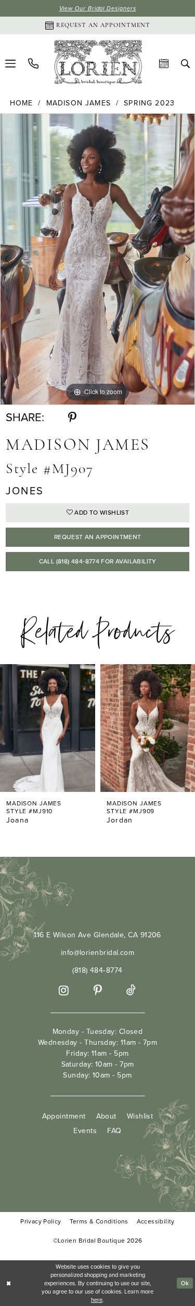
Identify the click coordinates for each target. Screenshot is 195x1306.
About (106, 1116)
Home (21, 103)
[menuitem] (33, 63)
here (96, 1300)
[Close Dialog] (8, 1283)
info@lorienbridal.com (97, 952)
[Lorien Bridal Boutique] (98, 63)
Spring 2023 (149, 103)
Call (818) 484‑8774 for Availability (98, 561)
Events (85, 1130)
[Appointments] (164, 63)
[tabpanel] (97, 259)
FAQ (114, 1130)
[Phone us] (33, 63)
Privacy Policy (40, 1222)
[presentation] (51, 728)
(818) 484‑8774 (97, 970)
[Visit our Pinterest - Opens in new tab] (97, 990)
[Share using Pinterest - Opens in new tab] (72, 417)
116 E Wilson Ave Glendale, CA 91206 (97, 935)
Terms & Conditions (99, 1222)
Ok (185, 1283)
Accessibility (156, 1222)
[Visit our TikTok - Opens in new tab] (131, 991)
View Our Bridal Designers (97, 8)
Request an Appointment (97, 537)
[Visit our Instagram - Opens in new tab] (63, 990)
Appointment (64, 1116)
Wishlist (140, 1116)
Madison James (78, 103)
